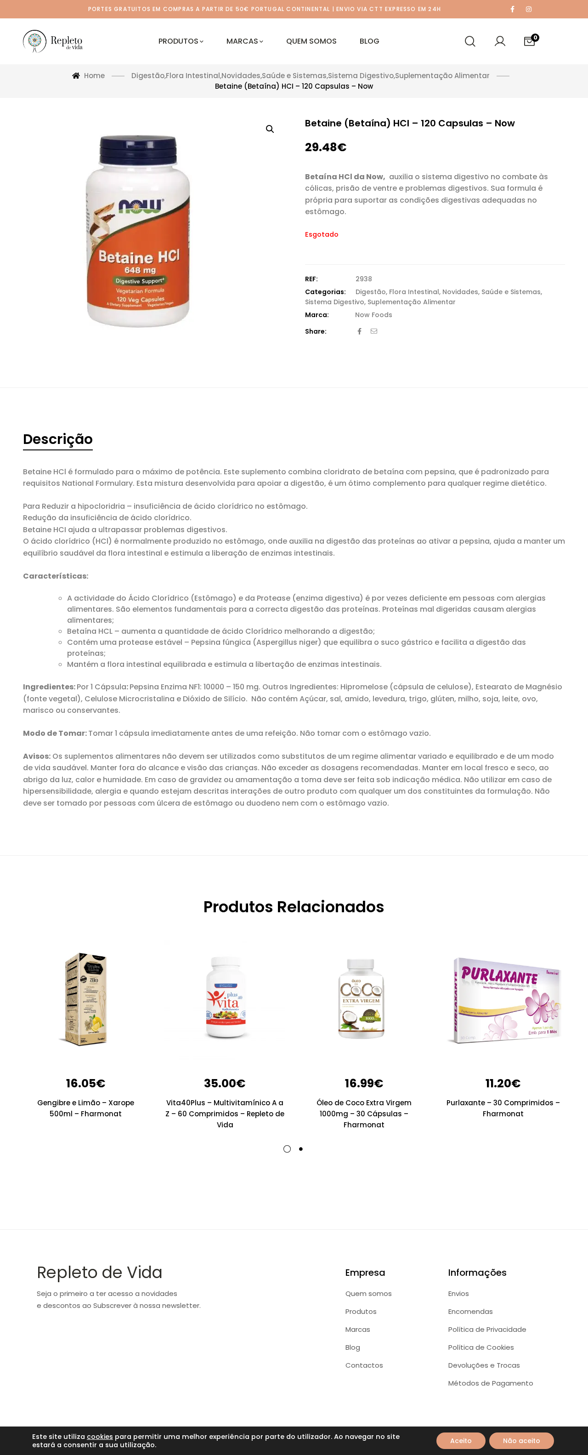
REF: (311, 279)
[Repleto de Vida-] (53, 41)
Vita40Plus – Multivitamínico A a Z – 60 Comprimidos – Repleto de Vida (224, 1114)
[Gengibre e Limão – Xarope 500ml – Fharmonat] (85, 1000)
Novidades (460, 291)
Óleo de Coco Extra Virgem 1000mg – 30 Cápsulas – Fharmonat (364, 1114)
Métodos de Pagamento (490, 1383)
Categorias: (325, 291)
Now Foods (373, 314)
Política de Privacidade (487, 1329)
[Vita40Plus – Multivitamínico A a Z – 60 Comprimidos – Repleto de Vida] (224, 1000)
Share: (316, 331)
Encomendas (470, 1311)
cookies (100, 1436)
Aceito (461, 1440)
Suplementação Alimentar (412, 302)
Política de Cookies (481, 1347)
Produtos (361, 1311)
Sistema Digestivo (334, 302)
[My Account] (499, 41)
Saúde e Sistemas (511, 291)
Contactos (364, 1365)
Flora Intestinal (414, 291)
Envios (458, 1293)
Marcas (357, 1329)
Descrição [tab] (58, 439)
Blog (352, 1347)
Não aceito (521, 1440)
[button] (270, 129)
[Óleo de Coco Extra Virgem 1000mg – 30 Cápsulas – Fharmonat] (364, 1000)
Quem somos (368, 1293)
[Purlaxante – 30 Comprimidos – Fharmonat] (503, 1000)
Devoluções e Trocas (484, 1365)
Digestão (371, 291)
